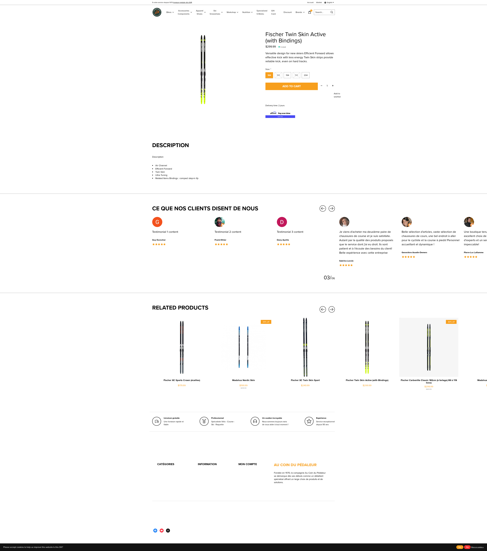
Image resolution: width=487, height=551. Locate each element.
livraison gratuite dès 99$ (182, 2)
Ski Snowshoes (215, 12)
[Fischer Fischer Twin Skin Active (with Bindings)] (367, 347)
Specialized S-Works (262, 12)
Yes (459, 547)
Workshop (231, 12)
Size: (268, 69)
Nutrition (246, 12)
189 (278, 75)
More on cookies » (477, 547)
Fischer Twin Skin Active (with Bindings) (367, 380)
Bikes (168, 12)
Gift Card (273, 12)
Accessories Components (183, 12)
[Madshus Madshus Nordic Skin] (243, 347)
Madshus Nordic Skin (243, 380)
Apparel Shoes (199, 12)
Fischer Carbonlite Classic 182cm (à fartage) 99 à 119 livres (429, 381)
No (467, 547)
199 (296, 75)
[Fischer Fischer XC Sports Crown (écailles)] (181, 347)
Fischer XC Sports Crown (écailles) (182, 380)
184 (269, 75)
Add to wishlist (337, 95)
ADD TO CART (291, 86)
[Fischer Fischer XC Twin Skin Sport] (305, 347)
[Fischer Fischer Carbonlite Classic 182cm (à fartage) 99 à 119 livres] (428, 347)
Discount (288, 12)
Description (157, 156)
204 (306, 75)
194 (287, 75)
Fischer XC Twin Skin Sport (305, 380)
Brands (299, 12)
